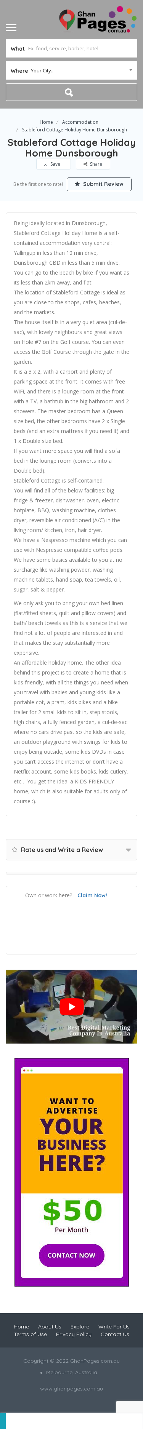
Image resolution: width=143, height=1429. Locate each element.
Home (46, 122)
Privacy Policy (74, 1334)
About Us (49, 1326)
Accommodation (80, 122)
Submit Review (103, 184)
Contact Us (115, 1334)
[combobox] (71, 70)
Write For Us (114, 1326)
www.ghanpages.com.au (71, 1388)
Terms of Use (30, 1334)
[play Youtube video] (71, 1007)
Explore (80, 1326)
